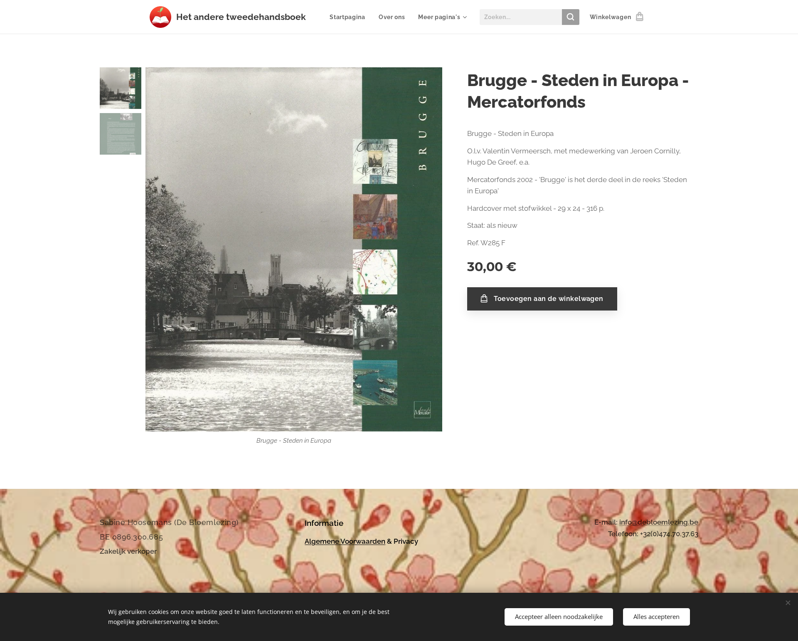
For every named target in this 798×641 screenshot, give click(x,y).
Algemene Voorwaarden (345, 541)
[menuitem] (350, 17)
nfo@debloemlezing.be (659, 522)
